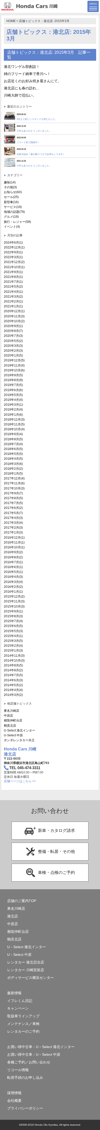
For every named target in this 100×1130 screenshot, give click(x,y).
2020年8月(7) (13, 331)
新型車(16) (11, 202)
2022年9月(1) (13, 252)
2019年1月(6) (13, 414)
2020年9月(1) (13, 326)
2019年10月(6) (14, 370)
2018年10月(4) (14, 429)
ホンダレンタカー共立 (19, 740)
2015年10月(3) (14, 606)
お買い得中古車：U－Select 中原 (33, 1054)
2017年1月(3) (13, 532)
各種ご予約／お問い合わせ (28, 1062)
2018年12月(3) (14, 419)
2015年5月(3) (13, 631)
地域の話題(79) (14, 212)
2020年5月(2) (13, 341)
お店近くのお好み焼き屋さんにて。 (32, 81)
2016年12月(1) (14, 537)
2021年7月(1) (13, 282)
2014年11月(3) (14, 655)
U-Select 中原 (13, 735)
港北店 (12, 916)
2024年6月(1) (13, 242)
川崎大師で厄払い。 (20, 95)
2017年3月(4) (13, 523)
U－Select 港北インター (26, 947)
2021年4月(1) (13, 292)
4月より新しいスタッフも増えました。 (37, 119)
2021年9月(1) (13, 272)
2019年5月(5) (13, 395)
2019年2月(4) (13, 409)
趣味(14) (10, 182)
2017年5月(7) (13, 513)
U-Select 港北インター (19, 730)
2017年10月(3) (14, 488)
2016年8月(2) (13, 557)
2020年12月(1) (14, 311)
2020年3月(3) (13, 346)
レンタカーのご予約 (23, 1031)
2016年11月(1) (14, 542)
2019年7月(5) (13, 385)
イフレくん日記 (19, 1001)
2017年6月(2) (13, 508)
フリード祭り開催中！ (28, 142)
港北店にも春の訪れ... (21, 88)
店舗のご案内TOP (21, 901)
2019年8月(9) (13, 380)
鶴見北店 (10, 725)
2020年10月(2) (14, 321)
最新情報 (14, 993)
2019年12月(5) (14, 360)
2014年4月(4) (13, 690)
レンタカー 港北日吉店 (25, 962)
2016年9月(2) (13, 552)
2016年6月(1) (13, 567)
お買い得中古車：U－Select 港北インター (41, 1047)
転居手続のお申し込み (25, 1078)
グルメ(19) (11, 216)
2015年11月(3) (14, 601)
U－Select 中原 (19, 955)
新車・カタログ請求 (56, 830)
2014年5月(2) (13, 685)
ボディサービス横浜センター (30, 978)
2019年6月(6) (13, 390)
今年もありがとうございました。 (34, 131)
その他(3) (10, 187)
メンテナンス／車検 (23, 1024)
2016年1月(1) (13, 591)
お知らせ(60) (13, 192)
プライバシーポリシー (25, 1108)
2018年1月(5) (13, 473)
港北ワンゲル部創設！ (22, 67)
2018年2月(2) (13, 468)
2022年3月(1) (13, 257)
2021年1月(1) (13, 306)
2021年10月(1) (14, 267)
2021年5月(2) (13, 286)
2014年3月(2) (13, 695)
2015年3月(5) (13, 641)
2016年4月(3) (13, 577)
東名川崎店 (11, 711)
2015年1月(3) (13, 650)
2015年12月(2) (14, 596)
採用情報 (14, 1093)
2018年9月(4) (13, 434)
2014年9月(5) (13, 665)
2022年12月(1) (14, 247)
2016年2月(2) (13, 587)
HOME (11, 21)
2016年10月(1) (14, 547)
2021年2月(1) (13, 301)
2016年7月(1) (13, 562)
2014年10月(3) (14, 660)
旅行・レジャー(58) (17, 222)
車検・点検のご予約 (56, 872)
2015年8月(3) (13, 616)
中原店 (8, 715)
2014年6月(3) (13, 680)
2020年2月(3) (13, 350)
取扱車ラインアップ (23, 1016)
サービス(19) (13, 207)
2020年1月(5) (13, 355)
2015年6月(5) (13, 626)
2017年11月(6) (14, 483)
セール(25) (11, 197)
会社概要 (14, 1101)
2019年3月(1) (13, 404)
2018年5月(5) (13, 454)
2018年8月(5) (13, 439)
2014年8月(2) (13, 670)
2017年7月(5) (13, 503)
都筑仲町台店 (13, 720)
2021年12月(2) (14, 262)
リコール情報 (18, 1070)
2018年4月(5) (13, 459)
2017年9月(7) (13, 493)
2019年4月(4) (13, 400)
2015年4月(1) (13, 636)
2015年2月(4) (13, 645)
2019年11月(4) (14, 365)
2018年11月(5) (14, 424)
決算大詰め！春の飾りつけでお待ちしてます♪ (40, 154)
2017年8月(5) (13, 498)
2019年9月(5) (13, 375)
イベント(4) (12, 226)
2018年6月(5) (13, 449)
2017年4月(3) (13, 518)
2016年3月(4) (13, 582)
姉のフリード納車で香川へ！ (27, 74)
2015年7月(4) (13, 621)
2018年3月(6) (13, 464)
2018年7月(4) (13, 444)
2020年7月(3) (13, 336)
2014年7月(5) (13, 675)
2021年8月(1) (13, 277)
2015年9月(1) (13, 611)
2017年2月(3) (13, 527)
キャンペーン (18, 1008)
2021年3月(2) (13, 296)
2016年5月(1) (13, 572)
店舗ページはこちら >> (20, 781)
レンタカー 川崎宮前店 (25, 970)
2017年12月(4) (14, 478)
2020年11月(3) (14, 316)
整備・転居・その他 (56, 851)
